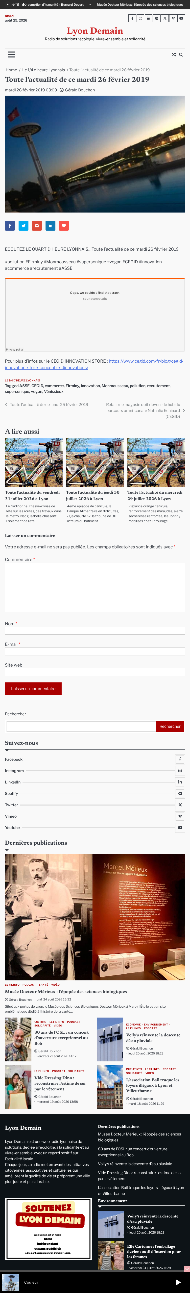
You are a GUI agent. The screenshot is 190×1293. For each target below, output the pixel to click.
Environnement (156, 1024)
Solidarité (42, 1025)
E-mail (12, 644)
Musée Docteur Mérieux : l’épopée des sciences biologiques (73, 4)
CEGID (37, 385)
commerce (54, 385)
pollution (137, 385)
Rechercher (15, 714)
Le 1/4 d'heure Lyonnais (22, 380)
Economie (133, 1024)
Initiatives (134, 1069)
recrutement (158, 385)
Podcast (29, 984)
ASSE (24, 385)
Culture (40, 1022)
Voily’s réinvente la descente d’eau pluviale (135, 1163)
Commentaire (20, 559)
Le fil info (12, 984)
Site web (13, 665)
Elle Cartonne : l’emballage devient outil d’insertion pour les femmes (154, 1252)
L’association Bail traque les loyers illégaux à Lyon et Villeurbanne (152, 1086)
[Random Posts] (173, 54)
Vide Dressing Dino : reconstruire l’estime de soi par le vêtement (59, 1084)
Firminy (72, 385)
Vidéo (55, 984)
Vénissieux (54, 391)
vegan (36, 391)
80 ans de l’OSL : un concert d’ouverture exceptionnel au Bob (61, 1038)
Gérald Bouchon (80, 90)
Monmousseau (115, 385)
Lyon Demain (95, 31)
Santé (43, 984)
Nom (11, 623)
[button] (178, 1282)
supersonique (17, 391)
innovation (90, 385)
